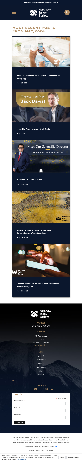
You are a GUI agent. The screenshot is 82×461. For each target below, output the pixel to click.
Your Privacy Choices (48, 446)
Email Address (19, 400)
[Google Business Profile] (52, 389)
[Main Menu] (14, 12)
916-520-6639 (41, 325)
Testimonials (41, 367)
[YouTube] (35, 389)
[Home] (40, 12)
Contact (41, 375)
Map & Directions (41, 345)
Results (41, 363)
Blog (41, 371)
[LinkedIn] (41, 389)
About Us (41, 356)
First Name (17, 407)
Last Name (17, 414)
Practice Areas (41, 360)
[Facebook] (30, 389)
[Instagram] (46, 389)
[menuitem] (31, 450)
